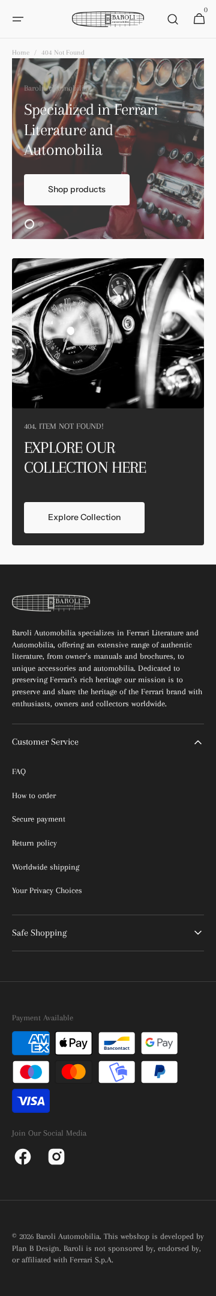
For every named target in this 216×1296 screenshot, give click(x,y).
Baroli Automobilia (68, 1236)
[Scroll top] (201, 1281)
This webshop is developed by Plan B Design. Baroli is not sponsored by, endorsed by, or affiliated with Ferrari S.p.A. (108, 1248)
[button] (18, 19)
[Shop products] (108, 148)
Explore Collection (84, 517)
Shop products (77, 189)
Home (20, 52)
